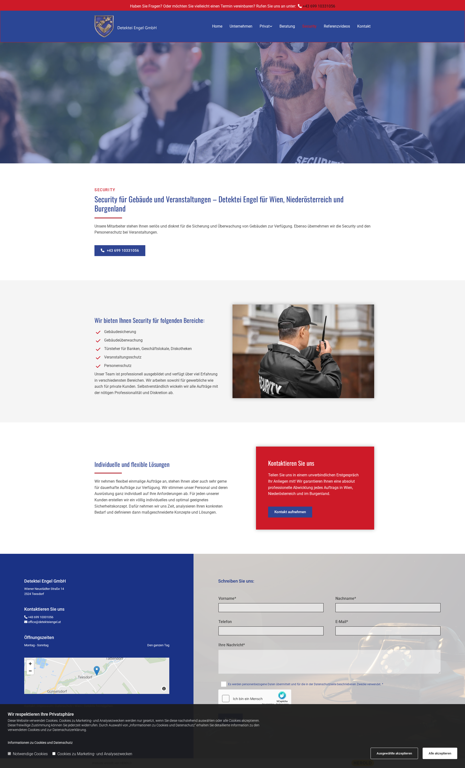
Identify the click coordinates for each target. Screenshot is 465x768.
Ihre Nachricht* (231, 645)
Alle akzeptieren (440, 753)
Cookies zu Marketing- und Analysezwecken (94, 754)
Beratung (287, 26)
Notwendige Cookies (30, 754)
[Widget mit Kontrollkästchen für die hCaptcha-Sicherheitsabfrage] (254, 698)
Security (309, 26)
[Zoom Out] (30, 671)
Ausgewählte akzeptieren (394, 753)
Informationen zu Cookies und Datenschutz (40, 743)
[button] (119, 250)
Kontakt (364, 26)
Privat (265, 26)
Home (217, 26)
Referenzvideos (337, 26)
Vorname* (227, 598)
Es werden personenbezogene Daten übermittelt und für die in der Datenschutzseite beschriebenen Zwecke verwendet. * (305, 684)
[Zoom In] (30, 663)
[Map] (96, 676)
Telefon (225, 621)
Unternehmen (241, 26)
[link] (262, 26)
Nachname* (345, 598)
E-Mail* (341, 621)
